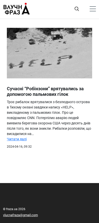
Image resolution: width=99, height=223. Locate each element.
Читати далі (17, 139)
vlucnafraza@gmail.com (20, 215)
